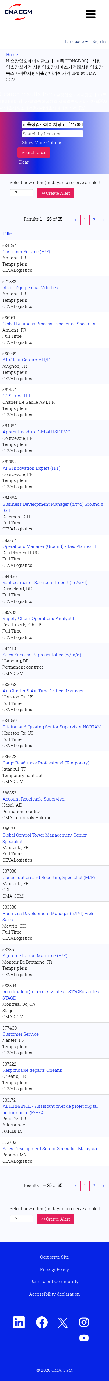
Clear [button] (23, 162)
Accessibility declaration (54, 1294)
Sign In (99, 41)
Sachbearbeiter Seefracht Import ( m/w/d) (45, 582)
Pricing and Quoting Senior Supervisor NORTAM (52, 727)
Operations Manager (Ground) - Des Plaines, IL (50, 546)
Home (12, 54)
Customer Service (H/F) (26, 251)
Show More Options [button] (42, 142)
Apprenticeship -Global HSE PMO (37, 432)
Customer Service (21, 1034)
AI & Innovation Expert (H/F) (32, 468)
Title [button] (7, 233)
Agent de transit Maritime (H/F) (35, 955)
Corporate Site (54, 1257)
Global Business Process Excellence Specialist (50, 323)
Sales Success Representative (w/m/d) (42, 655)
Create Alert (57, 193)
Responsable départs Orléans (32, 1070)
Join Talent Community (55, 1281)
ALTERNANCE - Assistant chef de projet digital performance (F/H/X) (50, 1109)
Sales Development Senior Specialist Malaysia (50, 1148)
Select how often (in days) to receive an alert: (55, 182)
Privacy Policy (54, 1269)
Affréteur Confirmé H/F (26, 359)
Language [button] (75, 41)
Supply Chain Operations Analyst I (38, 618)
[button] (91, 14)
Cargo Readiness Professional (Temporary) (46, 763)
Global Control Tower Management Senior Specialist (44, 838)
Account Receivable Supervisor (34, 799)
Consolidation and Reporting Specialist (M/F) (49, 877)
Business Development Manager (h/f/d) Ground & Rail (52, 507)
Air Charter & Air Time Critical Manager (43, 691)
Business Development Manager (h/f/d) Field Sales (48, 916)
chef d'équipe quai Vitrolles (30, 287)
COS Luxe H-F (17, 396)
